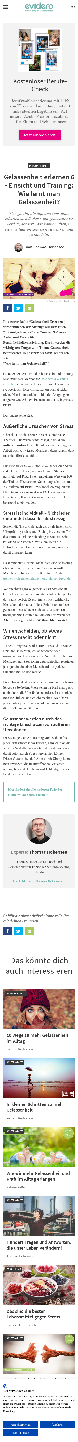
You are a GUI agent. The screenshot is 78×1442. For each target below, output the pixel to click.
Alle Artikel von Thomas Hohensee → (39, 881)
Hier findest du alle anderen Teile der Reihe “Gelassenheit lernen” (35, 792)
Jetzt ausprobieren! (40, 134)
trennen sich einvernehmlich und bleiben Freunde (36, 578)
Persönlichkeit (39, 165)
